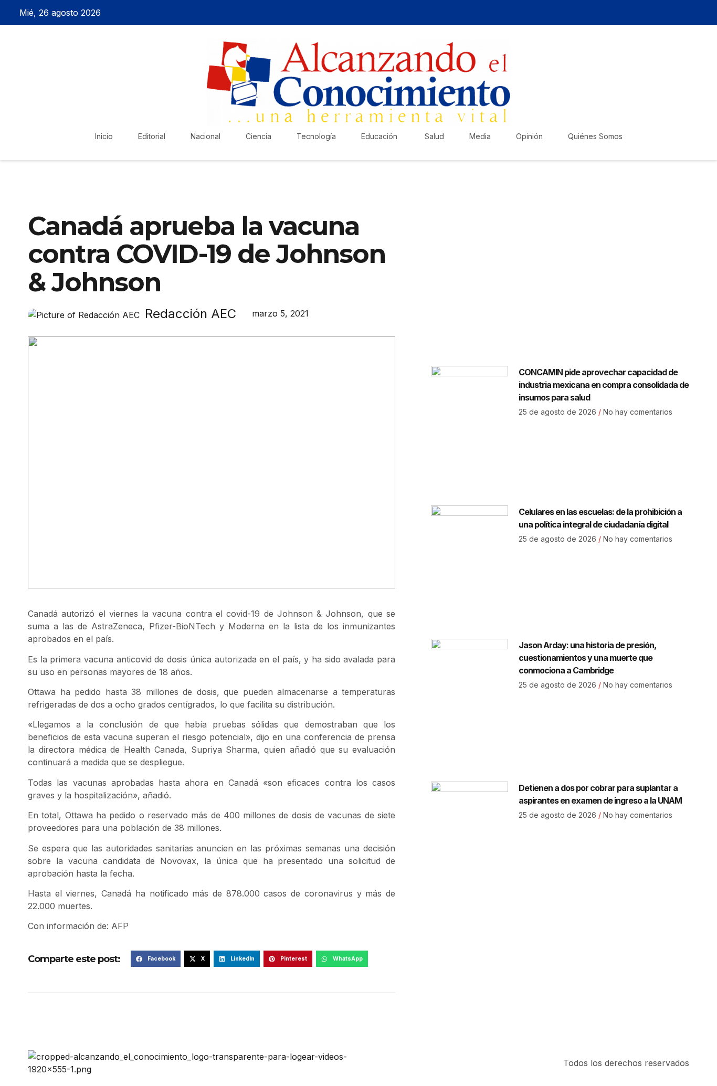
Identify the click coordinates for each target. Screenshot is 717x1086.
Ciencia (258, 136)
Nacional (205, 136)
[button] (156, 959)
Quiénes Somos (595, 136)
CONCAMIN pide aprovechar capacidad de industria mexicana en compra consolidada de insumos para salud (604, 385)
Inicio (104, 136)
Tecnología (316, 136)
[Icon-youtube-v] (701, 12)
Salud (434, 136)
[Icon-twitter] (664, 12)
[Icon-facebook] (646, 12)
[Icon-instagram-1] (683, 12)
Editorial (151, 136)
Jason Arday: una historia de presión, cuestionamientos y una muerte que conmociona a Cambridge (587, 658)
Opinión (529, 136)
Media (480, 136)
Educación (380, 136)
